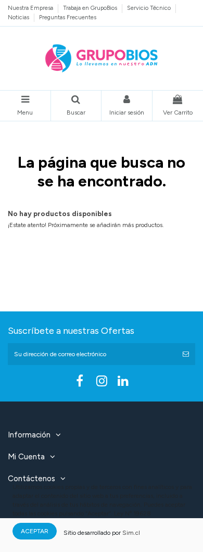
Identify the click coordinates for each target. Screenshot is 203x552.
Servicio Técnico (149, 7)
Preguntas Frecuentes (67, 17)
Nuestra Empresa (31, 7)
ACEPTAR (34, 531)
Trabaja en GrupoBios (91, 7)
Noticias (19, 17)
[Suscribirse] (185, 354)
